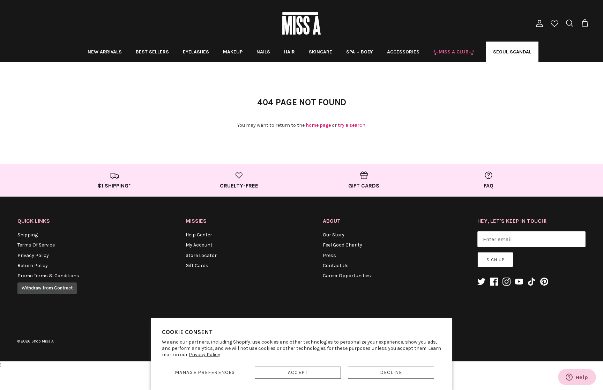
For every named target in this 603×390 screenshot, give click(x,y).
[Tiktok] (532, 282)
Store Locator (201, 255)
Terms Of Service (36, 245)
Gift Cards (197, 265)
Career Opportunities (347, 276)
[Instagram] (506, 282)
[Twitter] (481, 282)
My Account (199, 245)
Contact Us (336, 265)
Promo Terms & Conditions (48, 276)
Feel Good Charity (342, 245)
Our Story (333, 235)
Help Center (199, 235)
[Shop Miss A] (301, 23)
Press (329, 255)
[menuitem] (105, 52)
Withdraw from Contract (47, 287)
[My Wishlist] (554, 24)
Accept (298, 372)
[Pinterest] (544, 282)
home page (318, 125)
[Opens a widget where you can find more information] (577, 378)
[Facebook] (494, 282)
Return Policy (32, 265)
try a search (351, 125)
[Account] (538, 23)
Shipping (27, 235)
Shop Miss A (42, 341)
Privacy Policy (204, 355)
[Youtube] (519, 282)
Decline (391, 372)
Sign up (495, 259)
